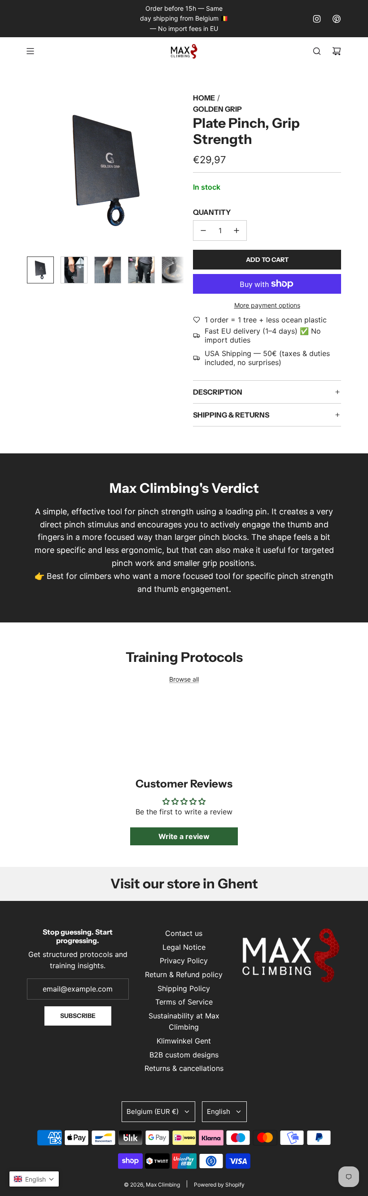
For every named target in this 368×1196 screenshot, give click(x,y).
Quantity (212, 212)
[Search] (317, 51)
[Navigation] (30, 51)
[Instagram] (317, 18)
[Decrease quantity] (203, 230)
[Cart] (336, 51)
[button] (34, 171)
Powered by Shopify (219, 1184)
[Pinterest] (336, 18)
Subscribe (78, 1016)
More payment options (267, 305)
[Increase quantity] (236, 230)
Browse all (184, 679)
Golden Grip (217, 108)
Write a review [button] (184, 836)
